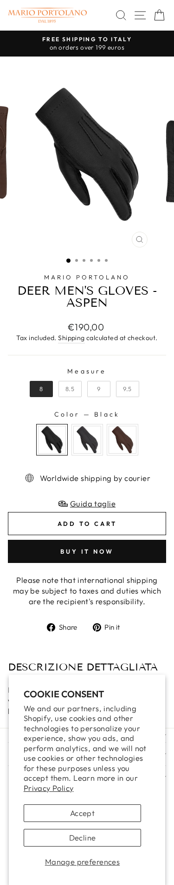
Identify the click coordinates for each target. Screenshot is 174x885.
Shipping (71, 338)
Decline (82, 837)
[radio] (41, 389)
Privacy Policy (49, 788)
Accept (82, 813)
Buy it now (87, 551)
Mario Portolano (87, 277)
